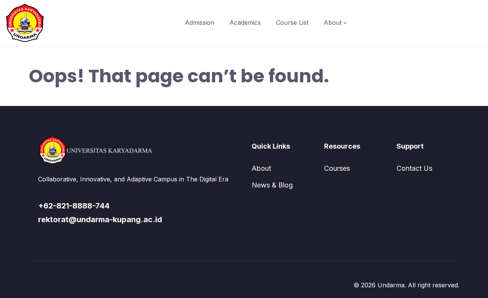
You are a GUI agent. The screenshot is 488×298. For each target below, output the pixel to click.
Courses (337, 168)
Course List (292, 22)
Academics (245, 22)
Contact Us (414, 168)
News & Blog (272, 185)
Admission (199, 22)
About (333, 22)
